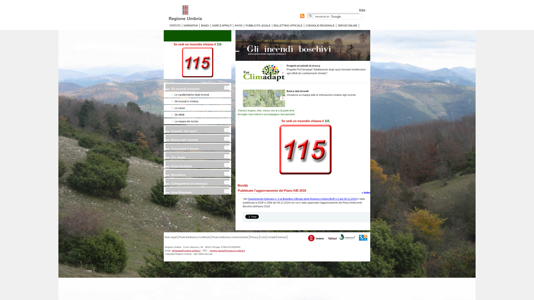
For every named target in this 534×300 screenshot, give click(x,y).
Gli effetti (179, 114)
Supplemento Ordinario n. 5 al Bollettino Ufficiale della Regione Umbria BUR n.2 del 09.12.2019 (302, 199)
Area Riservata (181, 192)
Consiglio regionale (320, 25)
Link (262, 237)
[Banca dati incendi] (264, 98)
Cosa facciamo (181, 166)
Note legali (171, 237)
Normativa (191, 25)
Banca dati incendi (184, 139)
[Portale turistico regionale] (316, 238)
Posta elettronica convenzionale (230, 237)
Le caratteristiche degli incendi (192, 94)
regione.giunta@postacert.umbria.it (227, 250)
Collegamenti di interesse (189, 183)
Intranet (282, 237)
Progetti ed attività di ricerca (303, 65)
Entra (362, 10)
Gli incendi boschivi (185, 88)
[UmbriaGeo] (347, 237)
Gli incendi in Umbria (186, 101)
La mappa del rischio (186, 121)
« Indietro (367, 192)
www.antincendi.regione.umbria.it (267, 53)
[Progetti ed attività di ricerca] (264, 73)
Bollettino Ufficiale (288, 25)
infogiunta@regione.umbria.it (186, 250)
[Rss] (302, 16)
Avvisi (238, 25)
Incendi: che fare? (184, 131)
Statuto (174, 25)
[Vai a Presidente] (188, 13)
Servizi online (347, 25)
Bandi (205, 25)
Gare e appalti (222, 25)
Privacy (254, 237)
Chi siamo (178, 157)
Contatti (271, 237)
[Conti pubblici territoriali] (363, 238)
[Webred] (332, 238)
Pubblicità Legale (258, 25)
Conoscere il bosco (185, 148)
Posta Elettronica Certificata (194, 237)
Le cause (180, 108)
